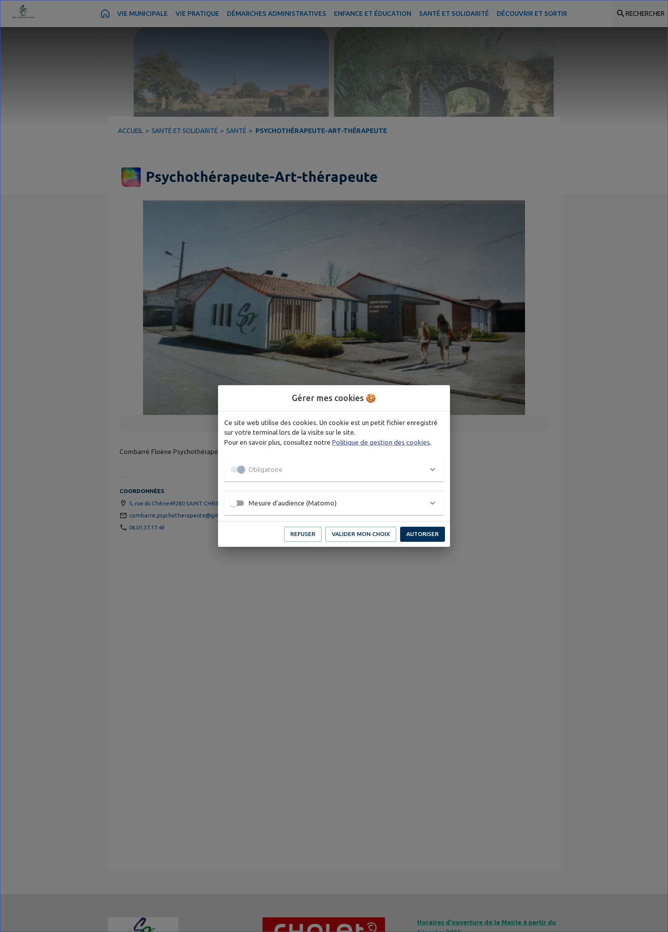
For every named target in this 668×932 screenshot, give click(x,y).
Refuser (302, 534)
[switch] (233, 503)
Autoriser (422, 534)
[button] (334, 469)
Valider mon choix (361, 534)
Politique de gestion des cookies (381, 442)
